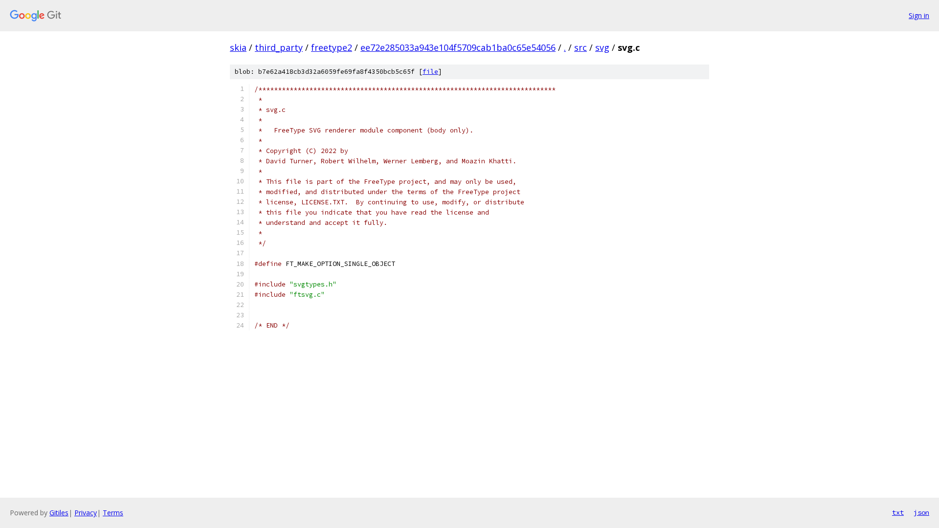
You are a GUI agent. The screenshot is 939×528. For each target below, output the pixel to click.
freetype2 (331, 47)
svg (602, 47)
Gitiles (58, 512)
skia (238, 47)
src (580, 47)
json (921, 512)
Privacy (85, 512)
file (430, 71)
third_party (279, 47)
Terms (113, 512)
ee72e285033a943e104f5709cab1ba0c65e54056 (458, 47)
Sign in (919, 15)
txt (898, 512)
